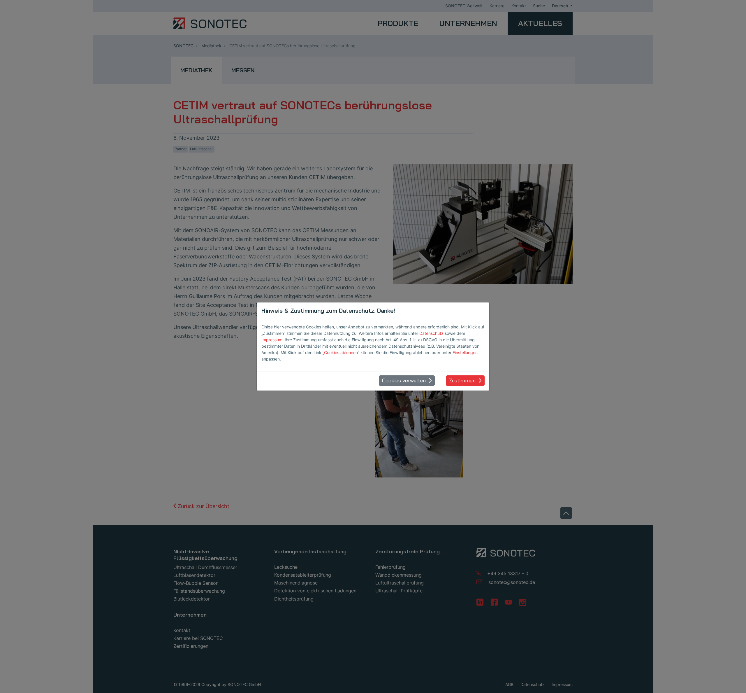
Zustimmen (462, 380)
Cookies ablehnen (341, 352)
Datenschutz (431, 333)
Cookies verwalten (404, 380)
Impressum (271, 339)
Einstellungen (465, 352)
